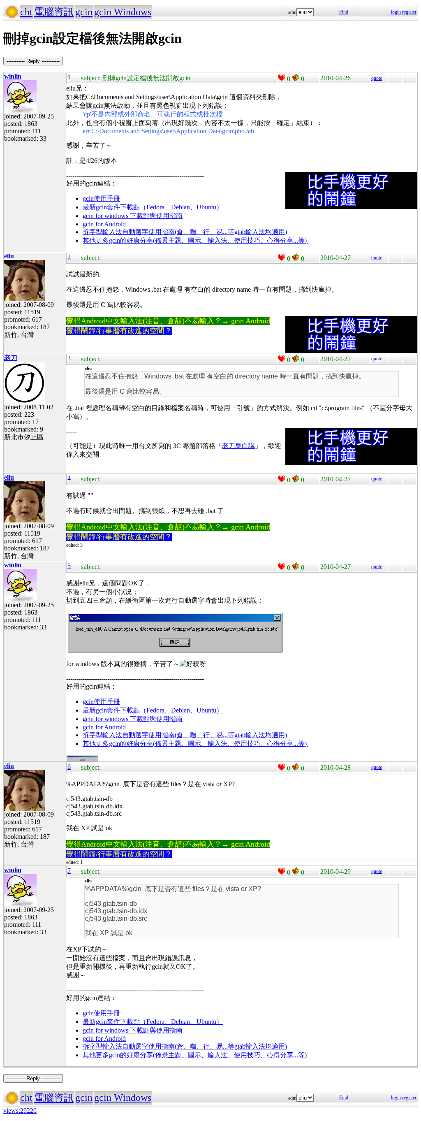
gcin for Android (104, 223)
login (396, 12)
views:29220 (20, 1110)
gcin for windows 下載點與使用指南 (133, 215)
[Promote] (281, 77)
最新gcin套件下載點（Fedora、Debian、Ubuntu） (153, 207)
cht (26, 12)
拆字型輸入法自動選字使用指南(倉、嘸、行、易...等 (158, 231)
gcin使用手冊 (101, 198)
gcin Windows (122, 12)
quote (376, 78)
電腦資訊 (54, 12)
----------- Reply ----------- (33, 61)
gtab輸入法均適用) (260, 231)
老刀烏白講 (238, 445)
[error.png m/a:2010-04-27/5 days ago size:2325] (82, 760)
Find (343, 12)
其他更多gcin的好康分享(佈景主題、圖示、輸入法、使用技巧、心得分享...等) (195, 240)
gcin (84, 12)
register (409, 12)
